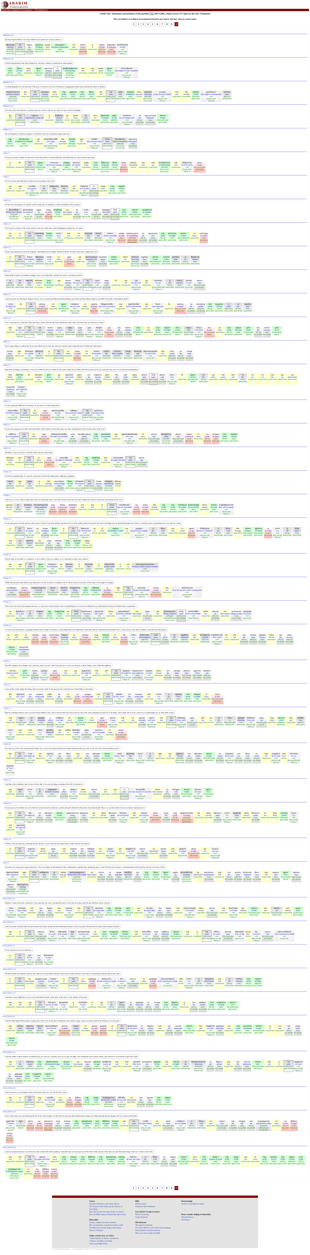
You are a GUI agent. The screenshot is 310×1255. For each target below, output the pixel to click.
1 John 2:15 (7, 685)
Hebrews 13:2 (8, 130)
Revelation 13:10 (9, 969)
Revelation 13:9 (9, 946)
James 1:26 (7, 247)
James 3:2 (6, 342)
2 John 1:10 (7, 839)
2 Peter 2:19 (7, 578)
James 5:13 (7, 401)
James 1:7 (6, 177)
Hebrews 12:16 (8, 106)
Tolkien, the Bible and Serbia (101, 1241)
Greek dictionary (141, 1217)
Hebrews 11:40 (8, 59)
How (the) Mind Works (99, 1244)
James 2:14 (7, 271)
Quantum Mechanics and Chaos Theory (104, 1204)
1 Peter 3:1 (7, 495)
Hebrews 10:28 (8, 35)
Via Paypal (185, 1220)
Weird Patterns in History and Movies (104, 1238)
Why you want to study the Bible (147, 1233)
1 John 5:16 (7, 803)
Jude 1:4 (6, 863)
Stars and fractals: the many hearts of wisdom (106, 1212)
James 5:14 (7, 425)
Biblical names (140, 1204)
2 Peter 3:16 (7, 625)
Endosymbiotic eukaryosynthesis (147, 1230)
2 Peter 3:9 (7, 602)
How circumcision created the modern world (106, 1225)
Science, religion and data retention (102, 1222)
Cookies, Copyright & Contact (192, 1204)
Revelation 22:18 (9, 1112)
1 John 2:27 (7, 708)
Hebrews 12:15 (8, 82)
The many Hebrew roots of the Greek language (153, 1228)
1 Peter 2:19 (7, 472)
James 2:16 (7, 295)
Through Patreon (187, 1217)
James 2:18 (7, 318)
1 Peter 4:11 (7, 519)
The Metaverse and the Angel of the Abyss (105, 1228)
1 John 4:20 (7, 744)
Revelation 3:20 (9, 899)
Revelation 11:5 (9, 922)
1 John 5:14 (7, 780)
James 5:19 (7, 448)
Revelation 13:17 (9, 993)
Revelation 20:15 (9, 1088)
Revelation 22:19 (9, 1147)
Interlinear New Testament (145, 1206)
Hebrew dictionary (142, 1214)
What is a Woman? (96, 1230)
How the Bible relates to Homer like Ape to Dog (107, 1214)
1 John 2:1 (6, 661)
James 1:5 (6, 153)
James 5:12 (7, 365)
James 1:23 (7, 224)
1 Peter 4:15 (7, 555)
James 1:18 (7, 200)
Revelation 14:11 (9, 1052)
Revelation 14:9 (9, 1016)
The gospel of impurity (144, 1225)
